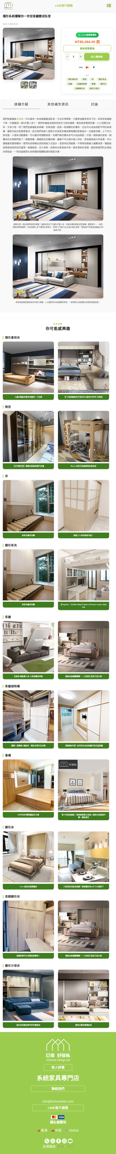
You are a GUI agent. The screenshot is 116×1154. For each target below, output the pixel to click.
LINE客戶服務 (64, 5)
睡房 (85, 79)
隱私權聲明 (58, 1122)
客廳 (70, 84)
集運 (60, 1146)
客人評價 (58, 1067)
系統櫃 (19, 119)
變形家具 (13, 24)
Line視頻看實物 (89, 35)
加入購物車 (97, 57)
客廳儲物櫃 (82, 84)
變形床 (103, 84)
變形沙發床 (94, 89)
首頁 (5, 24)
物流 (70, 1146)
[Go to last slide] (6, 54)
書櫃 (93, 84)
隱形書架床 (73, 79)
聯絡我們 (58, 1089)
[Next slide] (51, 54)
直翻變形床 (80, 89)
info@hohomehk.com (58, 1101)
